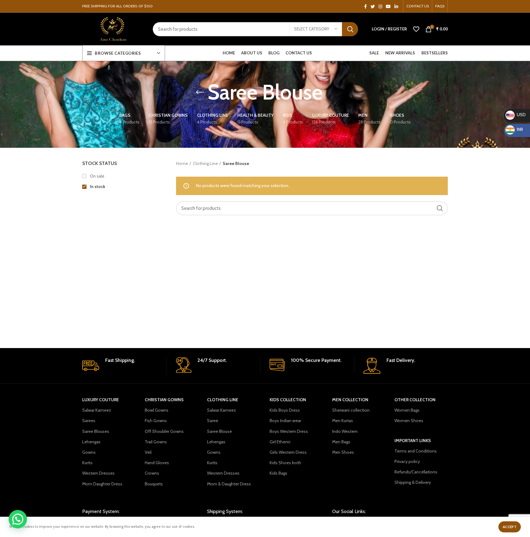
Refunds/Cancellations (415, 472)
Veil (148, 452)
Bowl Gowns (156, 410)
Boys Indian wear (285, 420)
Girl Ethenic (280, 442)
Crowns (152, 473)
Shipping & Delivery (412, 482)
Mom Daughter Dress (102, 484)
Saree (212, 420)
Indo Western (345, 431)
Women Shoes (408, 420)
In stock (97, 186)
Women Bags (407, 410)
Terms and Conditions (415, 451)
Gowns (89, 452)
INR (515, 129)
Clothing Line (205, 163)
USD (516, 114)
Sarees (88, 420)
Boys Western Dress (289, 431)
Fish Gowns (156, 420)
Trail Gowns (156, 442)
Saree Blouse (219, 431)
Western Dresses (98, 473)
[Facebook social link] (365, 6)
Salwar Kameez (96, 410)
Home (182, 163)
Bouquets (154, 484)
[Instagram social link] (380, 6)
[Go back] (200, 92)
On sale (96, 176)
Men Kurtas (342, 420)
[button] (18, 519)
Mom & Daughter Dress (229, 484)
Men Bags (341, 442)
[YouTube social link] (388, 6)
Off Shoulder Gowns (164, 431)
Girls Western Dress (288, 452)
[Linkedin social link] (396, 6)
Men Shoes (343, 452)
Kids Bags (278, 473)
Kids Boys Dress (285, 410)
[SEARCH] (350, 29)
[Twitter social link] (373, 6)
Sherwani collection (351, 410)
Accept (510, 526)
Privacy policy (407, 461)
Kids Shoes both (285, 462)
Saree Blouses (95, 431)
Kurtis (87, 462)
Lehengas (91, 442)
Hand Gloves (157, 462)
